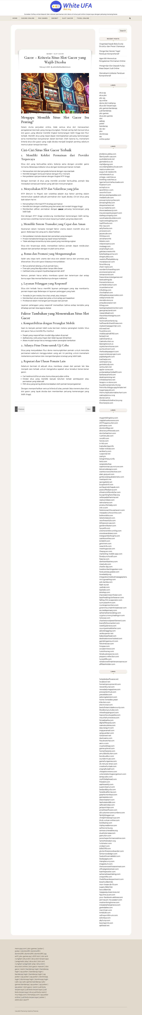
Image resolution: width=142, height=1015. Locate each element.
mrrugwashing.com (107, 579)
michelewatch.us (106, 175)
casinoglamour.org (107, 395)
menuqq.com (20, 949)
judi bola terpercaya (33, 990)
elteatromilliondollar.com (109, 492)
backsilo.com (104, 590)
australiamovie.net (107, 159)
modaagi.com (105, 246)
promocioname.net (107, 272)
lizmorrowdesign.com (108, 854)
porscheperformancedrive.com (112, 838)
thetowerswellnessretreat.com (112, 867)
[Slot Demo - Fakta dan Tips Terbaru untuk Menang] (19, 409)
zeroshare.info (105, 239)
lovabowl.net (104, 682)
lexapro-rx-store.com (108, 382)
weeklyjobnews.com (107, 626)
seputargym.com (106, 728)
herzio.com (104, 441)
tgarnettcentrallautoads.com (111, 182)
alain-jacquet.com (106, 474)
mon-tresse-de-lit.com (108, 885)
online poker (104, 139)
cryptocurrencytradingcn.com (112, 615)
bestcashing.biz (105, 280)
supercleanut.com (107, 787)
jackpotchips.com (106, 807)
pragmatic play (22, 961)
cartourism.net (105, 367)
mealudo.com (105, 564)
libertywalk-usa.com (107, 157)
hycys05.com (104, 528)
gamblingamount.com (108, 641)
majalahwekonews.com (109, 420)
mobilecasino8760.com (108, 334)
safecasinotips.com (107, 805)
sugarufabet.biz (106, 887)
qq (100, 136)
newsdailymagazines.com (109, 689)
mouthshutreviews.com (109, 718)
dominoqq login (27, 979)
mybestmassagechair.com (110, 326)
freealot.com (104, 782)
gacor (60, 209)
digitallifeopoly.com (107, 723)
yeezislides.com (105, 695)
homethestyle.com (107, 751)
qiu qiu (102, 129)
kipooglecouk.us (106, 344)
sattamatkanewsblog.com (110, 613)
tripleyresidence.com (108, 825)
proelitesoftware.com (108, 810)
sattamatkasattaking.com (109, 874)
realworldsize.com (106, 500)
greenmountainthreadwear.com (113, 608)
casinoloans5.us (105, 339)
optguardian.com (106, 733)
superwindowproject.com (110, 354)
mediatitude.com (106, 198)
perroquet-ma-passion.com (110, 900)
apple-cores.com (106, 370)
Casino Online (27, 18)
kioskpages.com (105, 859)
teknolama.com (105, 503)
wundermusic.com (107, 759)
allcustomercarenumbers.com (112, 813)
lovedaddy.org (105, 574)
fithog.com (103, 305)
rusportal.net (104, 454)
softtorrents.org (106, 828)
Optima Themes (33, 1011)
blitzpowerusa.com (107, 523)
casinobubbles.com (107, 725)
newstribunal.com (106, 687)
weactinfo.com (105, 546)
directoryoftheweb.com (109, 431)
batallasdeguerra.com (108, 254)
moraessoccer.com (107, 262)
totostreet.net (105, 736)
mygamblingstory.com (108, 418)
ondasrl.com (104, 846)
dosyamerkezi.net (106, 205)
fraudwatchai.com (106, 741)
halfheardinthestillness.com (110, 323)
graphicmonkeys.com (108, 795)
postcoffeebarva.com (108, 490)
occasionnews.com (107, 649)
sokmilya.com (105, 918)
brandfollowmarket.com (109, 623)
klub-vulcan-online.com (109, 820)
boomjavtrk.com (106, 923)
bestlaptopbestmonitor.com (111, 308)
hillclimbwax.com (106, 644)
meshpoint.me (105, 479)
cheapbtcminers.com (108, 772)
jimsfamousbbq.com (107, 154)
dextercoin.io (104, 398)
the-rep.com (104, 226)
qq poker (24, 972)
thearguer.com (105, 551)
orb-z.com (103, 508)
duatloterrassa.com (107, 833)
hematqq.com (33, 995)
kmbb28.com (105, 913)
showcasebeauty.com (108, 210)
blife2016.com (105, 849)
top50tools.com (105, 223)
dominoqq (103, 134)
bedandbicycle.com (107, 790)
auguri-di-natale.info (107, 172)
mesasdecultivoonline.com (110, 513)
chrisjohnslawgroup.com (109, 818)
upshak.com (104, 587)
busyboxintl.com (106, 485)
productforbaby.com (108, 505)
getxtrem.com (105, 544)
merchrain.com (105, 910)
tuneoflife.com (105, 659)
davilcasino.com (105, 738)
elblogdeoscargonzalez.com (111, 295)
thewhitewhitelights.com (109, 316)
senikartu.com (105, 451)
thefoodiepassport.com (109, 352)
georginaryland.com (107, 310)
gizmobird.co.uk (106, 162)
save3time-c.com (106, 190)
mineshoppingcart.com (109, 713)
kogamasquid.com (107, 390)
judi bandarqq (105, 111)
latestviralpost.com (107, 518)
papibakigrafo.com (107, 357)
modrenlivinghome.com (109, 902)
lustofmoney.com (106, 651)
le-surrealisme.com (107, 208)
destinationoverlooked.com (110, 639)
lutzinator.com (105, 843)
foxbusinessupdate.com (109, 572)
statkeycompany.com (108, 216)
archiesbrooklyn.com (108, 285)
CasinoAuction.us (106, 341)
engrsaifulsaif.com (106, 769)
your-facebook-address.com (111, 897)
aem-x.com (104, 743)
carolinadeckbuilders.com (110, 218)
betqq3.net (104, 336)
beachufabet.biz (106, 882)
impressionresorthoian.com (110, 595)
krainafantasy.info (106, 446)
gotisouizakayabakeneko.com (111, 477)
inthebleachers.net (107, 380)
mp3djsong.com (106, 164)
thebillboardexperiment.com (111, 879)
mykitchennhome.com (108, 346)
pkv (100, 131)
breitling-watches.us (107, 180)
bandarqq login (32, 969)
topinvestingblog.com (108, 221)
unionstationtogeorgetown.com (112, 774)
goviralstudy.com (106, 364)
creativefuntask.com (107, 766)
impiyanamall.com (106, 730)
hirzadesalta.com (106, 720)
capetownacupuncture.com (111, 467)
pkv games (103, 113)
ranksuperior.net (106, 633)
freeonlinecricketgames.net (110, 277)
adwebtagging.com (107, 631)
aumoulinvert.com (107, 349)
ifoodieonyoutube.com (108, 710)
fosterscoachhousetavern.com (112, 510)
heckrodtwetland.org (108, 321)
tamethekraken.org (107, 841)
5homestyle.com (106, 403)
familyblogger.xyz (106, 815)
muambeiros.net (106, 287)
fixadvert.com (105, 185)
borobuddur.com (106, 756)
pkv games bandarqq (108, 108)
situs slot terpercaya (107, 106)
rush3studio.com (106, 436)
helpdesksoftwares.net (108, 679)
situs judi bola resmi (37, 992)
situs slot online (21, 967)
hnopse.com (104, 646)
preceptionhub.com (107, 692)
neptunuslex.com (106, 169)
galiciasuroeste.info (107, 252)
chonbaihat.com (106, 293)
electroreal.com (106, 705)
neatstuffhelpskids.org (108, 259)
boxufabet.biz (105, 890)
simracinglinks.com (107, 203)
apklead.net (104, 926)
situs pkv (103, 95)
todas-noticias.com (107, 449)
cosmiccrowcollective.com (110, 472)
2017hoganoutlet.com (108, 423)
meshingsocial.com (107, 549)
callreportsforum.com (108, 915)
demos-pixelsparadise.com (110, 195)
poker (101, 124)
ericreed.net (104, 329)
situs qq (102, 93)
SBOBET (54, 18)
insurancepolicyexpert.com (110, 213)
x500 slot (36, 956)
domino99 (25, 951)
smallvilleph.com (106, 249)
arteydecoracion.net (107, 303)
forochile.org (104, 264)
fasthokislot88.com (107, 802)
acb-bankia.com (105, 582)
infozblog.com (105, 290)
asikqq (102, 121)
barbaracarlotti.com (107, 375)
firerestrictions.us (106, 282)
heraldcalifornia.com (107, 792)
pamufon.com (105, 836)
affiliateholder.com (107, 664)
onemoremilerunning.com (110, 531)
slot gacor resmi (30, 987)
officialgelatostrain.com (109, 869)
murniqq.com (20, 995)
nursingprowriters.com (108, 605)
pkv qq (102, 98)
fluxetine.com (105, 331)
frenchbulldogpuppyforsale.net (112, 387)
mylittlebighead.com (108, 779)
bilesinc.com (104, 241)
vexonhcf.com (105, 192)
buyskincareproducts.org (109, 385)
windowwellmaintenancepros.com (113, 662)
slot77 (26, 1000)
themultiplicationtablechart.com (113, 393)
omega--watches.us (107, 177)
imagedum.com (105, 864)
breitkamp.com (105, 823)
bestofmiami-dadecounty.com (111, 707)
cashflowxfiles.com (107, 538)
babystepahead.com (107, 636)
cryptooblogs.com (106, 746)
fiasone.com (104, 559)
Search (123, 31)
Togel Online (83, 18)
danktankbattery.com (108, 562)
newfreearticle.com (107, 521)
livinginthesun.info (107, 459)
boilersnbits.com (106, 515)
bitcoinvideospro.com (108, 469)
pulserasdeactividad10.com (110, 372)
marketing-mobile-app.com (110, 554)
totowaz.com (104, 618)
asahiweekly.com (106, 784)
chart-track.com (106, 267)
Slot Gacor (67, 18)
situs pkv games (106, 116)
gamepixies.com (106, 797)
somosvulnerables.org (108, 831)
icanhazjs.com (105, 359)
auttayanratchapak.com (109, 487)
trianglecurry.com (106, 861)
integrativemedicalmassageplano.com (115, 577)
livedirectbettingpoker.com (110, 569)
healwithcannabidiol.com (109, 856)
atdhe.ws (103, 318)
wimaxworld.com (106, 275)
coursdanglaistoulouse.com (110, 167)
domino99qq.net (106, 428)
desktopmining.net (107, 377)
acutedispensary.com (108, 610)
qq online (103, 101)
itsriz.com (103, 461)
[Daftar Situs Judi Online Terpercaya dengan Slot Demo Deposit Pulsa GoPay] (71, 7)
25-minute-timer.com (108, 764)
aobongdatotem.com (108, 697)
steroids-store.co (106, 300)
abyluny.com (104, 920)
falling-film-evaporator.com (110, 600)
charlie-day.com (105, 567)
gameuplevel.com (107, 748)
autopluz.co (104, 187)
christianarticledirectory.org (110, 400)
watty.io (102, 456)
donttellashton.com (107, 433)
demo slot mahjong (107, 103)
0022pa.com (104, 236)
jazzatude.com (105, 234)
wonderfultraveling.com (109, 269)
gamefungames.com (108, 761)
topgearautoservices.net (109, 892)
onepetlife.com (105, 877)
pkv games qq (25, 956)
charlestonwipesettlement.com (112, 621)
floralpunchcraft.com (108, 556)
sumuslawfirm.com (107, 603)
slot (100, 118)
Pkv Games (43, 18)
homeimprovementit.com (110, 684)
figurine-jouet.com (107, 895)
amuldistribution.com (108, 754)
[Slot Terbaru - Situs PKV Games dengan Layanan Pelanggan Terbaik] (90, 409)
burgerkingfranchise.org (109, 495)
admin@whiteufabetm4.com (61, 67)
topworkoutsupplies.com (109, 715)
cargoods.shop (105, 464)
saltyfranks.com (105, 228)
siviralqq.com (104, 592)
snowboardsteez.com (108, 533)
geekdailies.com (106, 908)
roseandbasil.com (106, 313)
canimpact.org (105, 362)
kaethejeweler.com (107, 872)
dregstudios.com (106, 257)
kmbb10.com (104, 541)
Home (14, 18)
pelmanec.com (105, 426)
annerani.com (105, 231)
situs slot (26, 959)
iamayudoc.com (105, 777)
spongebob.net (105, 482)
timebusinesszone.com (108, 654)
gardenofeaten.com (107, 526)
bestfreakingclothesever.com (111, 598)
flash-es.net (104, 585)
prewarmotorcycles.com (109, 200)
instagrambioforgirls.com (109, 536)
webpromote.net (106, 298)
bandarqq (103, 126)
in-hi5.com (103, 444)
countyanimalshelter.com (110, 628)
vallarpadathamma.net (108, 497)
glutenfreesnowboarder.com (111, 851)
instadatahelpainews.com (109, 905)
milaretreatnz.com (107, 244)
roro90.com (104, 438)
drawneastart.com (106, 800)
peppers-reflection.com (109, 657)
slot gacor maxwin (36, 967)
